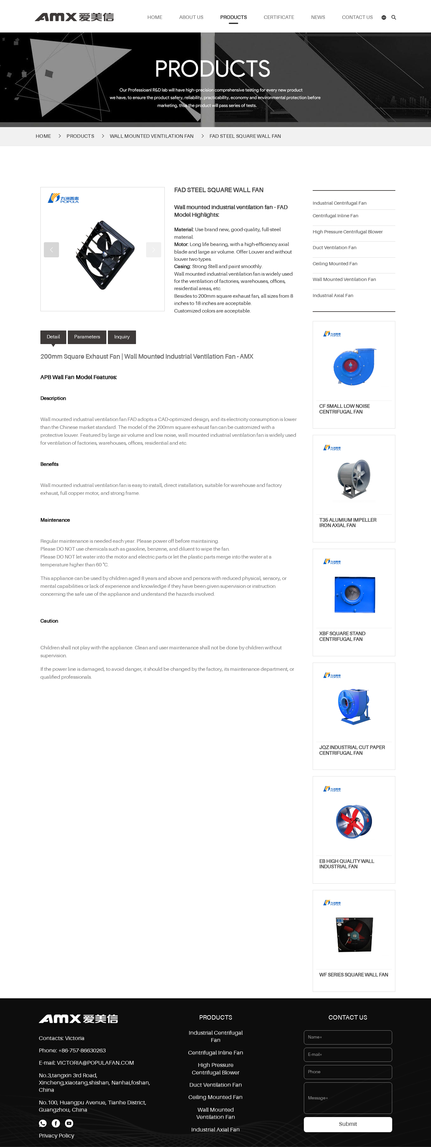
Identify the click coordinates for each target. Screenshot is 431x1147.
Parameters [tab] (87, 337)
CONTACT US (357, 17)
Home (43, 136)
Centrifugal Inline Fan (335, 216)
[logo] (78, 1018)
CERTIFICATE (279, 17)
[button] (51, 249)
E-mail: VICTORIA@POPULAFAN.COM (86, 1063)
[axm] (74, 14)
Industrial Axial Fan (333, 295)
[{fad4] (102, 249)
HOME (154, 17)
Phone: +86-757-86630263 (72, 1051)
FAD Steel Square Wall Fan (245, 136)
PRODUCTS (233, 17)
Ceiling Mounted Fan (335, 263)
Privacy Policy (56, 1136)
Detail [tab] (53, 337)
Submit (348, 1124)
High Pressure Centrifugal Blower (348, 232)
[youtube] (69, 1123)
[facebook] (56, 1123)
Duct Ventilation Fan (335, 247)
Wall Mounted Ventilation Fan (152, 136)
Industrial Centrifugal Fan (340, 203)
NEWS (318, 17)
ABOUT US (191, 17)
